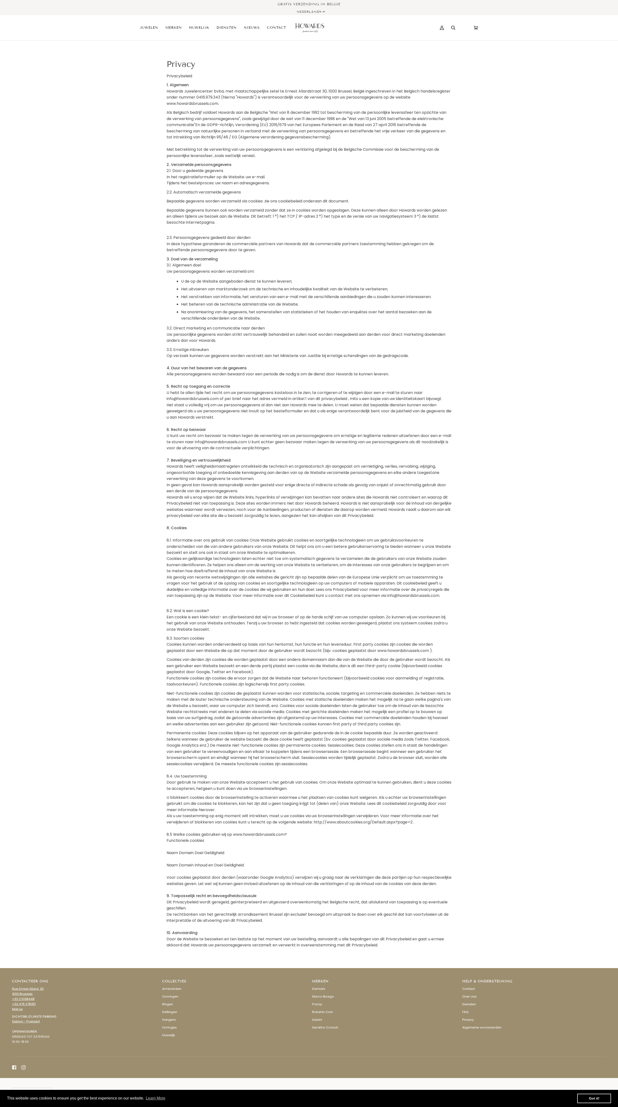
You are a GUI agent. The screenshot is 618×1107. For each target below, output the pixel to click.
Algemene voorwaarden (481, 1027)
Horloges (169, 1027)
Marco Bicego (323, 996)
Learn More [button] (155, 1098)
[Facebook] (14, 1067)
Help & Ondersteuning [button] (487, 981)
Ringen (167, 1004)
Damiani (318, 988)
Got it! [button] (594, 1098)
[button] (151, 28)
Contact (468, 988)
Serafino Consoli (325, 1027)
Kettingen (169, 1012)
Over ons (469, 996)
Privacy (468, 1019)
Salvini (317, 1019)
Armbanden (171, 988)
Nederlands (309, 12)
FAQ (465, 1012)
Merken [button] (320, 981)
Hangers (169, 1019)
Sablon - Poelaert (26, 1021)
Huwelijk (168, 1035)
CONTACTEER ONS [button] (30, 981)
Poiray (317, 1004)
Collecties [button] (174, 981)
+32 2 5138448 (23, 999)
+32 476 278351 (24, 1004)
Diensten (469, 1004)
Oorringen (170, 996)
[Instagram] (23, 1067)
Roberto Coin (322, 1012)
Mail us (17, 1009)
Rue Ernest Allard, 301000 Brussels (28, 991)
